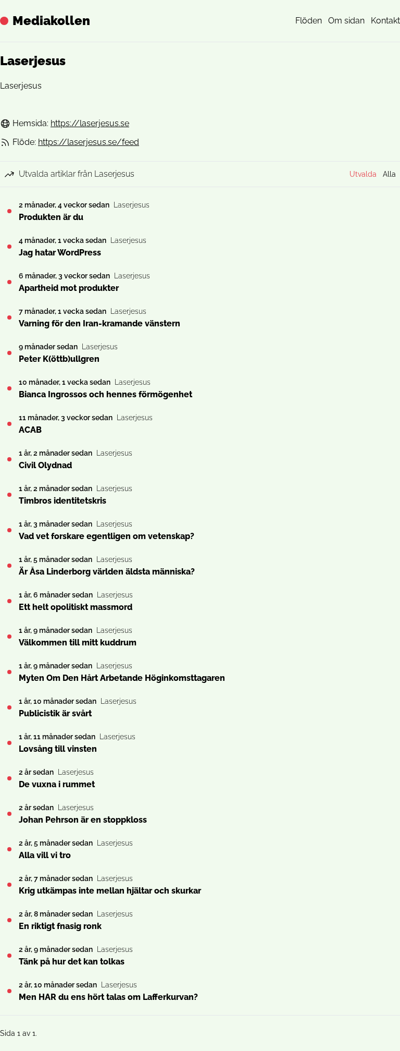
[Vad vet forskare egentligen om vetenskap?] (9, 530)
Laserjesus (131, 205)
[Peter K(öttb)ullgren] (9, 353)
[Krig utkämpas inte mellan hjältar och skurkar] (9, 885)
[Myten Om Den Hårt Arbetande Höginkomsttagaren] (9, 672)
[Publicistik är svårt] (9, 707)
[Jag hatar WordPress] (9, 247)
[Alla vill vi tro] (9, 849)
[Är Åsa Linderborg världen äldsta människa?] (9, 566)
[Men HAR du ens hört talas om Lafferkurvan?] (9, 991)
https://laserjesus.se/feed (88, 142)
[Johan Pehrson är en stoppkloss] (9, 814)
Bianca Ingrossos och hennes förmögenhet (105, 394)
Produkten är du (51, 217)
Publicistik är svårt (55, 713)
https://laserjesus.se (90, 123)
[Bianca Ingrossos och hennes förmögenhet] (9, 388)
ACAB (30, 430)
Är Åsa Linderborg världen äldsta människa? (107, 572)
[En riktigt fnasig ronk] (9, 920)
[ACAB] (9, 424)
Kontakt (385, 21)
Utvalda (363, 174)
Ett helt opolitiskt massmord (75, 607)
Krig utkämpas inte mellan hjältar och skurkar (110, 891)
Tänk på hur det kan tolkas (71, 962)
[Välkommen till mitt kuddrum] (9, 636)
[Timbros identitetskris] (9, 495)
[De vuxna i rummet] (9, 778)
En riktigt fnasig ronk (60, 926)
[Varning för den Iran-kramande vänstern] (9, 317)
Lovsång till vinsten (58, 749)
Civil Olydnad (45, 465)
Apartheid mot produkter (69, 288)
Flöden (308, 21)
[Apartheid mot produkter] (9, 282)
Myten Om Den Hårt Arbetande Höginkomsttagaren (122, 678)
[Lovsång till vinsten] (9, 743)
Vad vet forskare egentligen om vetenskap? (106, 536)
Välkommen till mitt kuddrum (77, 642)
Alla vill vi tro (45, 855)
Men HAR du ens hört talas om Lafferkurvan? (108, 997)
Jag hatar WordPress (60, 253)
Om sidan (346, 21)
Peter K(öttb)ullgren (59, 359)
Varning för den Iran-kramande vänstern (99, 323)
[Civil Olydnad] (9, 459)
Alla (389, 174)
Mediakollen (51, 20)
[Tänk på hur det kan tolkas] (9, 956)
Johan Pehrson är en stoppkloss (83, 820)
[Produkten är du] (9, 211)
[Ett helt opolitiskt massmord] (9, 601)
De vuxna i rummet (57, 784)
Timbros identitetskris (62, 501)
